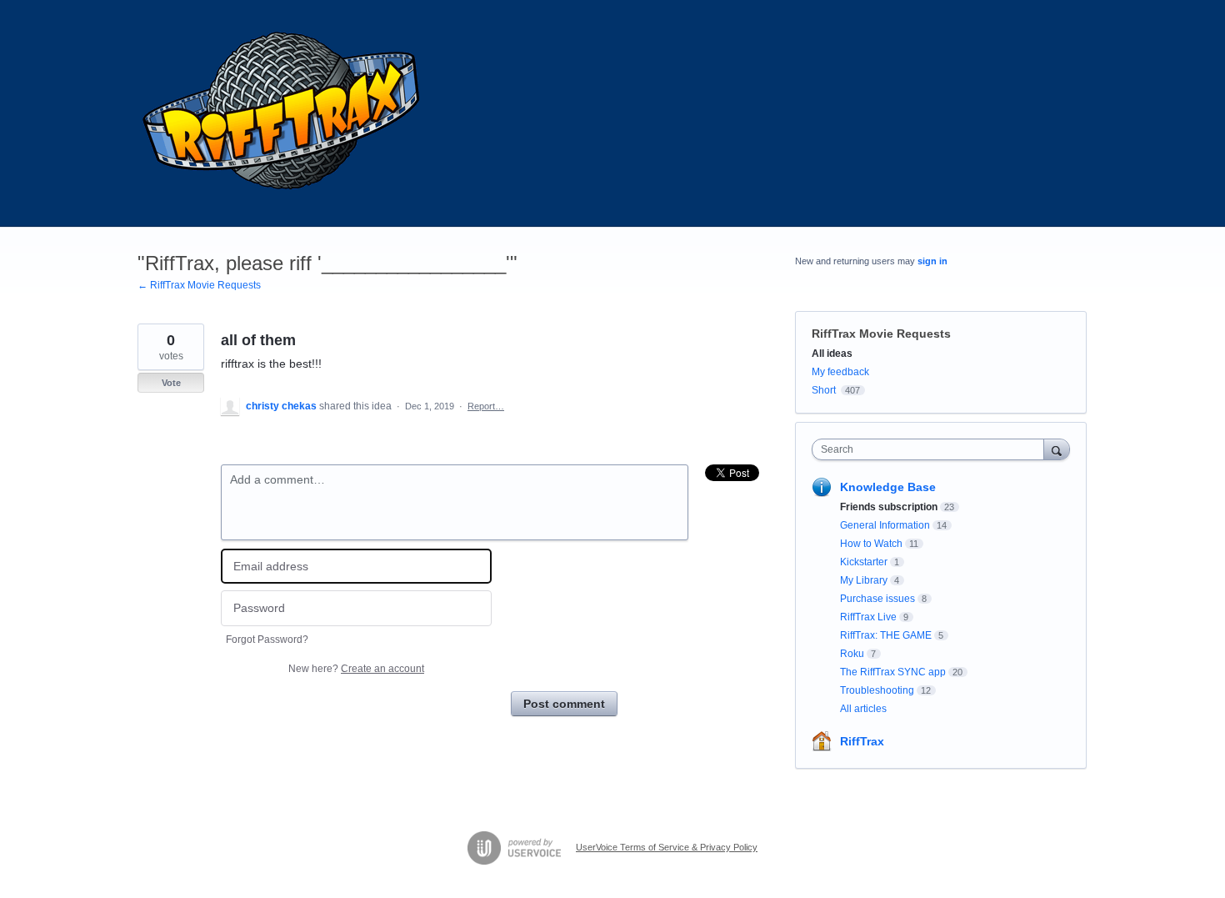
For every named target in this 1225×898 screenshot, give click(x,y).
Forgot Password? (267, 639)
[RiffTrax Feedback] (283, 113)
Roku (852, 654)
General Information (885, 525)
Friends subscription (889, 507)
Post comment (564, 703)
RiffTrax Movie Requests (881, 333)
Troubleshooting (877, 690)
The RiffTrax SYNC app (893, 672)
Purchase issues (877, 599)
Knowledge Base (888, 487)
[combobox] (932, 449)
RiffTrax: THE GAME (886, 635)
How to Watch (871, 543)
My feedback (840, 372)
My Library (864, 580)
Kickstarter (864, 562)
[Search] (1056, 449)
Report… (486, 406)
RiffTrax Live (868, 617)
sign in (933, 261)
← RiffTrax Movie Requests (199, 285)
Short (824, 390)
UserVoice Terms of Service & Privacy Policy (667, 847)
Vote (171, 383)
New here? (356, 669)
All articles (863, 709)
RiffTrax (862, 741)
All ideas (832, 353)
